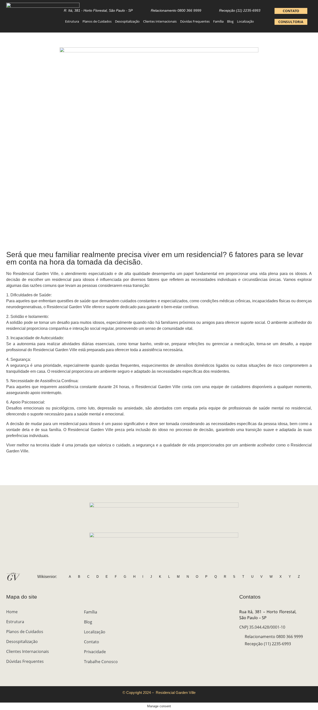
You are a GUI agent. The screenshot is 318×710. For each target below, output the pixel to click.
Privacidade (95, 651)
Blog (230, 21)
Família (218, 21)
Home (12, 611)
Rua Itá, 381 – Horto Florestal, (275, 611)
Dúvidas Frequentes (195, 21)
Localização (245, 21)
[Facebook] (250, 654)
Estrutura (72, 21)
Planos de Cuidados (97, 21)
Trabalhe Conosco (101, 661)
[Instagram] (241, 654)
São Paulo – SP (253, 617)
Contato (91, 641)
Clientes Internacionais (160, 21)
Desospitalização (127, 21)
